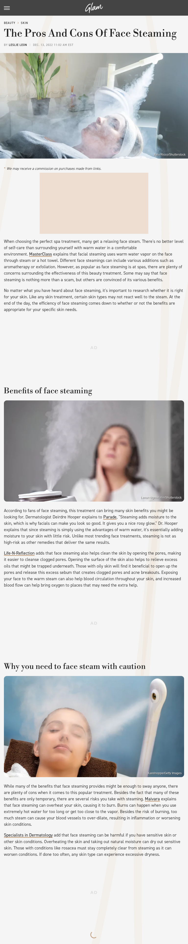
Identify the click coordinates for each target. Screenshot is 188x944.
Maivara (152, 799)
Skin (24, 22)
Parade (110, 517)
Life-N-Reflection (19, 553)
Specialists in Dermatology (28, 835)
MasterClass (40, 254)
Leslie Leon (18, 45)
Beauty (9, 22)
